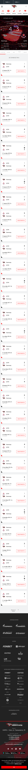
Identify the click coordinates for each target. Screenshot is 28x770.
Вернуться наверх (13, 610)
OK (14, 767)
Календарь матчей (8, 18)
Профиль (26, 6)
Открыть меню (4, 6)
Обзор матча (21, 71)
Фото (14, 52)
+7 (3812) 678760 (14, 739)
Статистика (3, 52)
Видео (19, 51)
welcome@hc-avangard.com (14, 744)
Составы (8, 52)
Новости (25, 52)
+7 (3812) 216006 (14, 737)
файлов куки (17, 763)
